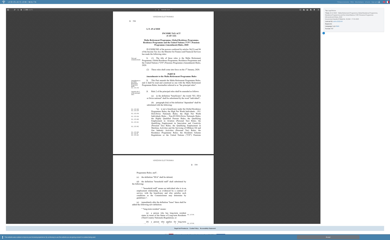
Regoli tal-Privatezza (181, 228)
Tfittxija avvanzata (343, 2)
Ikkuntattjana (359, 2)
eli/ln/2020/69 (338, 21)
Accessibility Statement (208, 228)
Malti (337, 26)
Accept (328, 237)
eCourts (367, 2)
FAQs (352, 2)
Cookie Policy (194, 228)
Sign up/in (375, 2)
